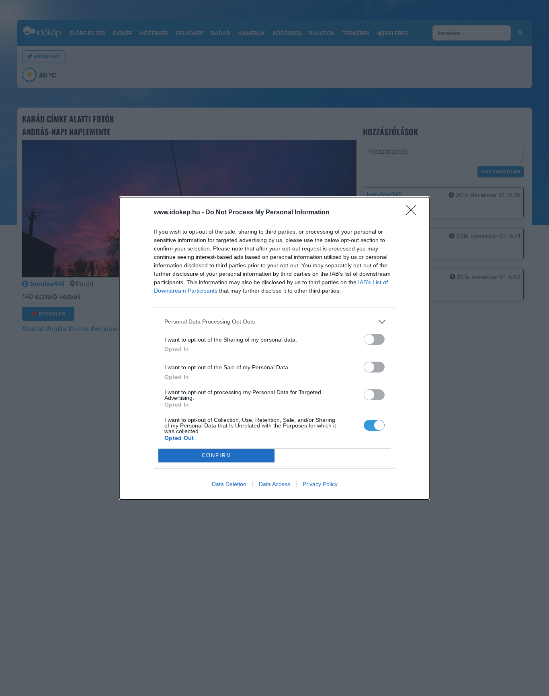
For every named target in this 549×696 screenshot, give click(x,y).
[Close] (413, 212)
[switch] (374, 339)
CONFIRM (216, 455)
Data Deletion (229, 484)
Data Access (274, 484)
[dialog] (274, 348)
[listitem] (274, 321)
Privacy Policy (320, 484)
